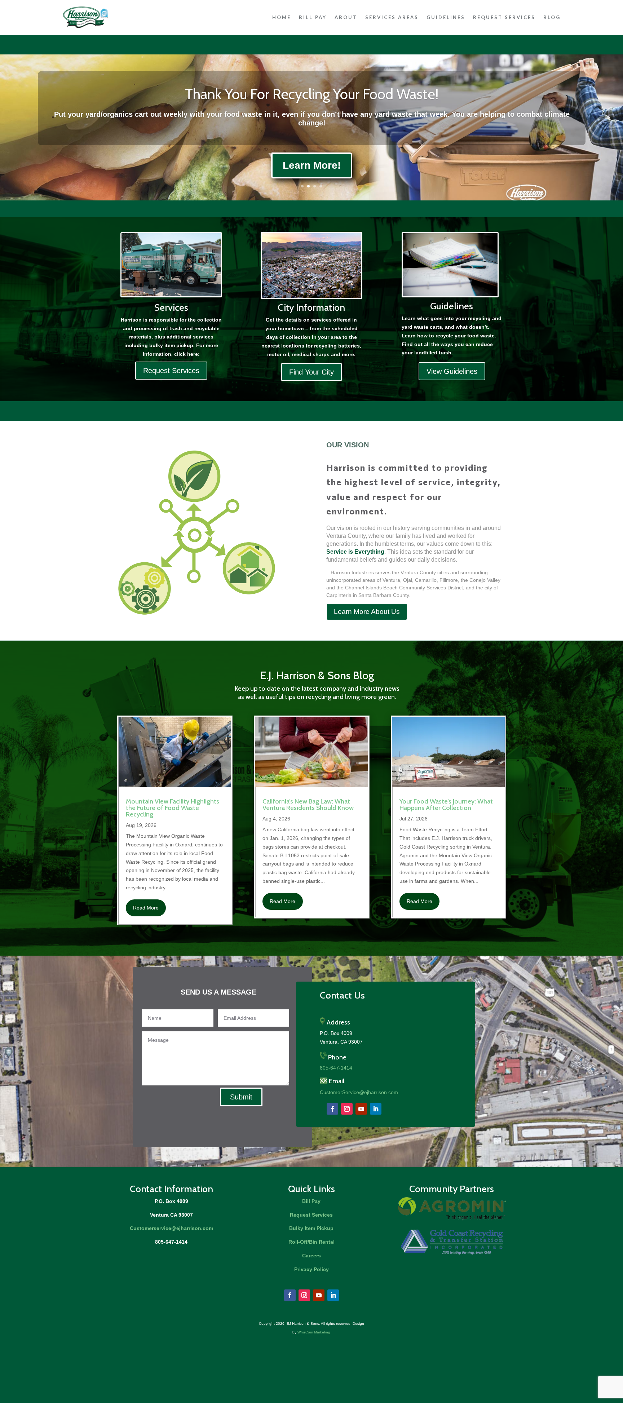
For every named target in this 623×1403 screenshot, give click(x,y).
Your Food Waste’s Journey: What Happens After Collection (446, 804)
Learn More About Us (367, 611)
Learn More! (312, 165)
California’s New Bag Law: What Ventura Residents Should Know (308, 804)
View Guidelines (452, 371)
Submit (241, 1097)
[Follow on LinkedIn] (375, 1109)
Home (281, 17)
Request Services (504, 17)
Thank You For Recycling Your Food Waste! (311, 94)
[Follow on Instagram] (347, 1109)
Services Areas (392, 17)
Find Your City (311, 372)
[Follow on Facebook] (332, 1109)
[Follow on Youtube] (361, 1109)
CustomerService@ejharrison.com (359, 1092)
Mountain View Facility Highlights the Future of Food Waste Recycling (172, 807)
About (346, 17)
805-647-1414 (336, 1068)
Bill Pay (313, 17)
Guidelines (446, 17)
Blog (552, 17)
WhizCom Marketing (313, 1332)
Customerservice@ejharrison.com (171, 1228)
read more (146, 908)
